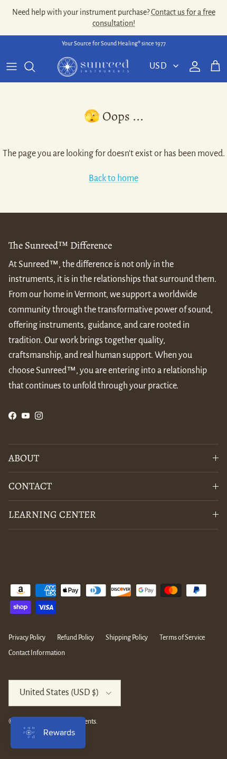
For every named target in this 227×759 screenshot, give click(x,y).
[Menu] (11, 66)
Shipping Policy (127, 637)
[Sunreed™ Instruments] (93, 67)
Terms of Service (182, 637)
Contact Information (36, 653)
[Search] (34, 66)
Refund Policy (75, 637)
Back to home (113, 178)
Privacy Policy (26, 637)
